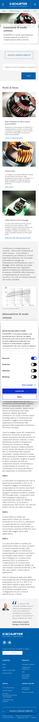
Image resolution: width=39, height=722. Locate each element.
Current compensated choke (14, 138)
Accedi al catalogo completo (19, 55)
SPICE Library (9, 187)
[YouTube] (10, 643)
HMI (23, 672)
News (4, 664)
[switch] (34, 364)
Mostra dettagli (27, 385)
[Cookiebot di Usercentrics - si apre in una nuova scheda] (28, 323)
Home (4, 11)
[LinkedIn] (4, 643)
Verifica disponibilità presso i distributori (9, 695)
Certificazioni (7, 690)
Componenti (26, 11)
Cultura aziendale (8, 670)
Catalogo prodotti (28, 664)
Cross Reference (8, 688)
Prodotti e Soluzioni (14, 11)
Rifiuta (19, 397)
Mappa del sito (22, 717)
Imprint (33, 717)
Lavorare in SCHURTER (26, 688)
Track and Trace (8, 717)
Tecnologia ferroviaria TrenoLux (26, 676)
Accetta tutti (19, 391)
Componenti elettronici (26, 668)
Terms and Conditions (24, 716)
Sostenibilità (7, 673)
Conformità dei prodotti (7, 700)
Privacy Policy (7, 716)
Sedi (4, 667)
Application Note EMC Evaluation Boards (18, 238)
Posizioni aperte (28, 692)
